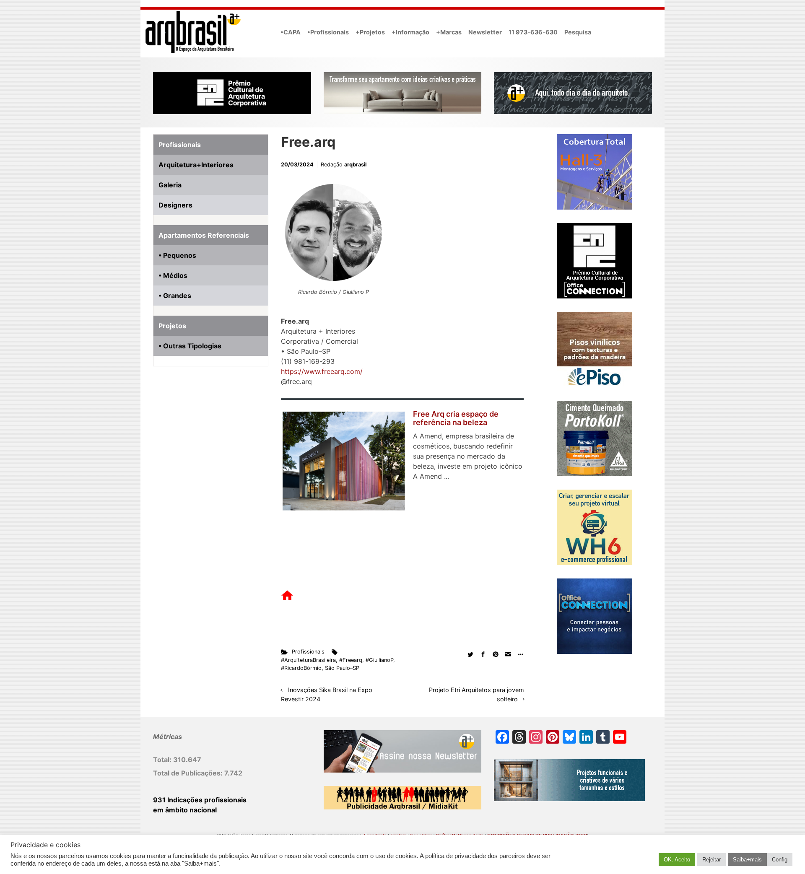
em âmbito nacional (185, 810)
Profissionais (308, 651)
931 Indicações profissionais (200, 800)
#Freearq (350, 660)
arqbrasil (355, 164)
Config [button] (779, 859)
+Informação (410, 32)
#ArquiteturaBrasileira (308, 660)
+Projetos (370, 32)
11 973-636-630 (533, 32)
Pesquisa (577, 32)
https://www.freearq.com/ (322, 371)
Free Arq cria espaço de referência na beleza (456, 418)
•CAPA (290, 32)
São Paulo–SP (342, 668)
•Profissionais (328, 32)
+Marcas (449, 32)
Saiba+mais (747, 859)
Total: (163, 759)
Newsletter (485, 32)
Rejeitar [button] (711, 859)
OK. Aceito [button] (677, 859)
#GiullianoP (379, 660)
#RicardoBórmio (301, 668)
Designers (175, 205)
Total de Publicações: (188, 773)
